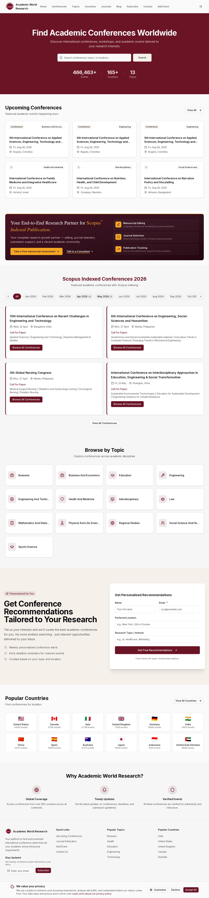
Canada (162, 851)
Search (142, 57)
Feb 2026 (47, 296)
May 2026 (104, 296)
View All (191, 110)
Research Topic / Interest (129, 632)
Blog (118, 6)
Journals (106, 6)
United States (165, 841)
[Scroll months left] (8, 296)
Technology (113, 857)
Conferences (59, 6)
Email (163, 602)
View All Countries (186, 700)
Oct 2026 (193, 296)
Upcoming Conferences (69, 836)
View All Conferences (104, 423)
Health (110, 841)
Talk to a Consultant (78, 251)
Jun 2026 (124, 296)
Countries (90, 6)
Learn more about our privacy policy (92, 893)
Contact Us (62, 851)
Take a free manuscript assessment (34, 251)
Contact (147, 6)
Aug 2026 (158, 296)
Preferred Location (125, 617)
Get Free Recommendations (155, 650)
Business (112, 836)
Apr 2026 (84, 296)
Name (118, 602)
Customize (160, 889)
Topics (76, 6)
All (17, 296)
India (160, 836)
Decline (175, 889)
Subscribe (132, 6)
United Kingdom (166, 846)
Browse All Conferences (26, 347)
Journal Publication (66, 841)
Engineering (113, 851)
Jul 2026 (141, 296)
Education (112, 846)
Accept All (191, 889)
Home (43, 6)
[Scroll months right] (201, 296)
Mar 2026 (65, 296)
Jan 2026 (30, 296)
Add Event (163, 6)
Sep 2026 (175, 296)
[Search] (201, 6)
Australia (162, 857)
